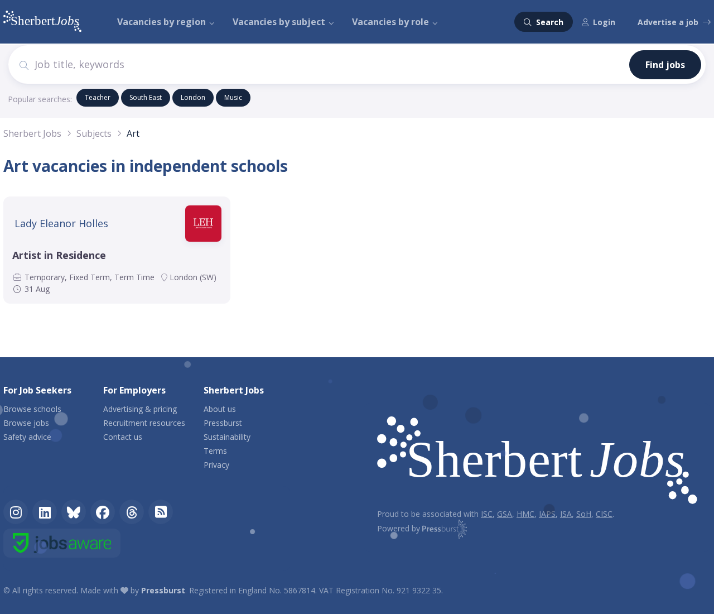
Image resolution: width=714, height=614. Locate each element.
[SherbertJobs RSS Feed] (160, 512)
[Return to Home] (537, 462)
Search (548, 22)
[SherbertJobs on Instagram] (15, 512)
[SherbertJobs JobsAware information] (61, 543)
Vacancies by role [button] (390, 22)
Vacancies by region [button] (161, 22)
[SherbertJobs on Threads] (131, 512)
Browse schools (32, 409)
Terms (215, 450)
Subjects (94, 133)
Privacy (216, 464)
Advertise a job (668, 22)
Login (604, 22)
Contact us (122, 436)
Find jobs (665, 65)
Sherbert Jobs (32, 133)
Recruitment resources (144, 423)
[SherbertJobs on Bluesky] (73, 512)
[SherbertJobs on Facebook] (102, 512)
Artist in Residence (59, 255)
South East (145, 97)
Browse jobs (26, 423)
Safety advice (27, 436)
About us (220, 409)
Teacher (97, 97)
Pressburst (223, 423)
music (233, 97)
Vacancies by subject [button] (279, 22)
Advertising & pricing (140, 409)
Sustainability (227, 436)
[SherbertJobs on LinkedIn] (44, 512)
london (193, 97)
